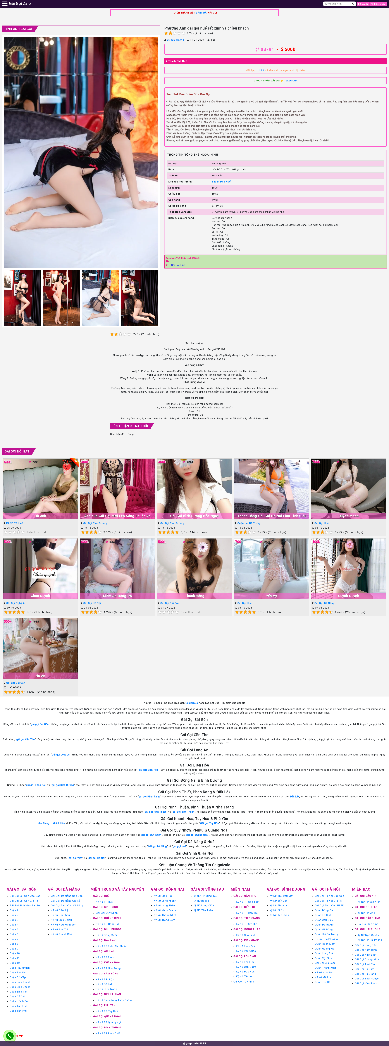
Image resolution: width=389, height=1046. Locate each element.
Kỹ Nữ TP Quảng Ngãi (109, 1022)
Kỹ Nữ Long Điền (203, 905)
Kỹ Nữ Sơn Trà (59, 929)
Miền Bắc (361, 889)
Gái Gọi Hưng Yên (366, 945)
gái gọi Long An (61, 754)
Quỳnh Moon (349, 516)
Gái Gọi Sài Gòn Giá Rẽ (24, 900)
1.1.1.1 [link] (260, 70)
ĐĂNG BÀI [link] (201, 12)
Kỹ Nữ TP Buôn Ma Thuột (111, 946)
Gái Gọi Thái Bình (365, 964)
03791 (267, 49)
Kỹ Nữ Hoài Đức (324, 972)
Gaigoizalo (192, 702)
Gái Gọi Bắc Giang (367, 918)
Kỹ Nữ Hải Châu (60, 915)
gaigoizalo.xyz (175, 39)
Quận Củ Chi (17, 996)
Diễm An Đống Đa (117, 596)
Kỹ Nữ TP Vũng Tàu (205, 896)
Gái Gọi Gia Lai (103, 951)
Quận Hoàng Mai (325, 948)
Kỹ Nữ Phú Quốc (246, 951)
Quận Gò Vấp (18, 977)
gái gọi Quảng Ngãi (197, 834)
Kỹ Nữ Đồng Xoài (106, 935)
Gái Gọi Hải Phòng (368, 929)
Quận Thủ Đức (18, 972)
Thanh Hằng (194, 596)
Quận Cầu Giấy (324, 920)
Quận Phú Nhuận (20, 967)
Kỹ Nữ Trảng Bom (164, 920)
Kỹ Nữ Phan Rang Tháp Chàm (114, 1000)
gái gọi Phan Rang (149, 796)
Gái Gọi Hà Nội (92, 603)
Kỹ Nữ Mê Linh (323, 977)
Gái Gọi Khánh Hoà (106, 962)
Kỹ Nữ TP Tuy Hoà (107, 1011)
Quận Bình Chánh (20, 987)
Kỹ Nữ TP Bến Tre (247, 913)
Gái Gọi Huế (178, 265)
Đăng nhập (380, 4)
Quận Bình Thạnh (20, 982)
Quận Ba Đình (323, 915)
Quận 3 (14, 920)
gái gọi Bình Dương (63, 784)
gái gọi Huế (179, 846)
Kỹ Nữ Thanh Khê (61, 934)
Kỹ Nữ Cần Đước (246, 967)
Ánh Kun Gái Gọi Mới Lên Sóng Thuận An (117, 516)
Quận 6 (14, 934)
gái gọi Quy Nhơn (151, 834)
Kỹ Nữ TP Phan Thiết (108, 1033)
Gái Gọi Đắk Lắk (104, 940)
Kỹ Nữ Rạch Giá (245, 946)
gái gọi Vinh (76, 857)
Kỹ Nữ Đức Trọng (106, 989)
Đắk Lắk (294, 796)
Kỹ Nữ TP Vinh (366, 913)
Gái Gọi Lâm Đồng (105, 973)
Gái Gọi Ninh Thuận (107, 994)
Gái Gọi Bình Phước (107, 929)
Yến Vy (271, 596)
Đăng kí (363, 4)
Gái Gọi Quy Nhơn (107, 913)
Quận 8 (14, 943)
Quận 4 (14, 924)
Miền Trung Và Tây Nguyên (117, 889)
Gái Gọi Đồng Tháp (246, 929)
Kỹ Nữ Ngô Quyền (368, 935)
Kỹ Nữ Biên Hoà (163, 896)
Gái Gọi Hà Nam (364, 969)
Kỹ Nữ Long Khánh (165, 900)
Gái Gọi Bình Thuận (107, 1027)
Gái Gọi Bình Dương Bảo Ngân (194, 516)
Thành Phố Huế (177, 61)
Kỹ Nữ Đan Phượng (326, 939)
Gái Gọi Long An (244, 956)
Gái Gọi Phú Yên (104, 1005)
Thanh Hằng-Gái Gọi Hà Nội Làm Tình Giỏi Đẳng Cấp (271, 516)
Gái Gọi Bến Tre (244, 907)
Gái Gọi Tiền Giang (246, 918)
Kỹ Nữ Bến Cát (278, 900)
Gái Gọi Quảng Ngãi (107, 1016)
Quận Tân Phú (18, 1010)
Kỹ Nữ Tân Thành (203, 910)
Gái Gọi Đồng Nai (167, 889)
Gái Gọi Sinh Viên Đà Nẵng (67, 905)
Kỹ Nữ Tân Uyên (279, 915)
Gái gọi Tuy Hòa (209, 823)
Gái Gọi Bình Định (105, 907)
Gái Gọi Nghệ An (16, 603)
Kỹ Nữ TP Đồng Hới (108, 924)
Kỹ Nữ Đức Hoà (245, 971)
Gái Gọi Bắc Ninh (367, 896)
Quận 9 (14, 948)
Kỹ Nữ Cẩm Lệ (59, 910)
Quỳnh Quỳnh (348, 596)
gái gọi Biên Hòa (148, 769)
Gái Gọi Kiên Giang (246, 940)
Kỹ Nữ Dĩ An (277, 910)
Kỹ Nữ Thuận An (279, 905)
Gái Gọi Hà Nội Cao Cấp (329, 896)
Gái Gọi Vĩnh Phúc (366, 983)
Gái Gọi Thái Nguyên (367, 978)
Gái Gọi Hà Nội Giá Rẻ (328, 900)
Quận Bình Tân (18, 991)
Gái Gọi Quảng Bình (107, 918)
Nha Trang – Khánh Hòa (51, 823)
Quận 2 (14, 915)
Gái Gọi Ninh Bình (365, 954)
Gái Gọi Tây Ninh (243, 981)
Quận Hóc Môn (19, 1001)
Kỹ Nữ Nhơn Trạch (165, 910)
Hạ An (40, 676)
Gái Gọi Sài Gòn (169, 603)
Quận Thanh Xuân (326, 967)
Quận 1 (14, 910)
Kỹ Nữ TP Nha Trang (108, 968)
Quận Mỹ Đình (323, 958)
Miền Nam (240, 889)
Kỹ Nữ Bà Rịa (201, 900)
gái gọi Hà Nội (96, 857)
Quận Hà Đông (324, 929)
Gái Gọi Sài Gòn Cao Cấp (25, 896)
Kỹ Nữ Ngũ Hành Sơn (63, 924)
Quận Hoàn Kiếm (325, 943)
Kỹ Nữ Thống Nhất (165, 915)
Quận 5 (14, 929)
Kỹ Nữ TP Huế (14, 523)
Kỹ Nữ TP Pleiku (105, 957)
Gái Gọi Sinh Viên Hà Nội (330, 905)
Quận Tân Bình (18, 1006)
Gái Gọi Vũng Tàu (207, 889)
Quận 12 (15, 963)
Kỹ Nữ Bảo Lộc (105, 979)
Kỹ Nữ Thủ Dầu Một (282, 896)
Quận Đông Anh (324, 924)
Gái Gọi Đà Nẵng (324, 603)
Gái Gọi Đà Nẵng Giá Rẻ (65, 900)
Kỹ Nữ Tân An (244, 976)
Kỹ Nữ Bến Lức (245, 962)
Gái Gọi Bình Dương (95, 523)
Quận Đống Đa (324, 910)
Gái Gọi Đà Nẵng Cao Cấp (67, 896)
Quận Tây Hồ (323, 982)
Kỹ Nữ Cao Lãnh (246, 935)
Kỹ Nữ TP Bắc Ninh (369, 901)
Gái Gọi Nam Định (366, 949)
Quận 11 (15, 958)
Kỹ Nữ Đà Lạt (104, 984)
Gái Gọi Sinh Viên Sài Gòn (25, 905)
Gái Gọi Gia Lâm (325, 963)
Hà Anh (40, 516)
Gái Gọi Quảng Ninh (367, 959)
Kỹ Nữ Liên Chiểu (61, 920)
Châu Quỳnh (40, 596)
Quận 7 (14, 939)
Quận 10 (15, 953)
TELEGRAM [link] (290, 80)
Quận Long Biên (324, 953)
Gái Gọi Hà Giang (365, 973)
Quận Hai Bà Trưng (249, 523)
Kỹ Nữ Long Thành (165, 905)
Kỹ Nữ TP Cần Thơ (247, 901)
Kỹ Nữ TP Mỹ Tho (246, 924)
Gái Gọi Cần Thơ (244, 896)
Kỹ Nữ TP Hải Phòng (370, 939)
